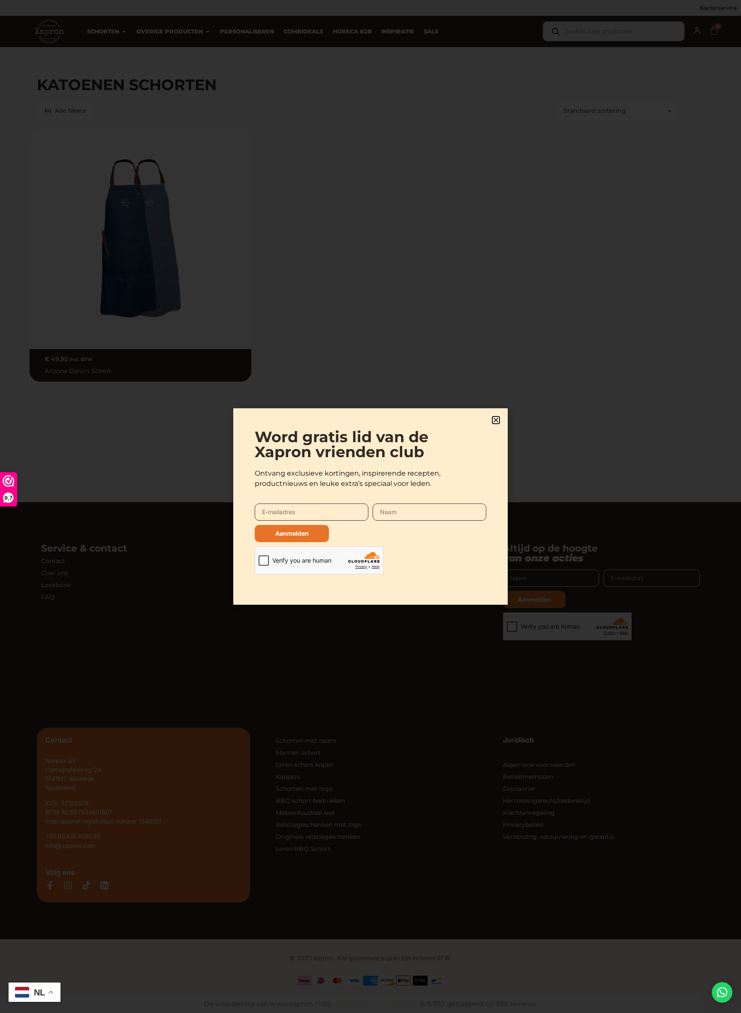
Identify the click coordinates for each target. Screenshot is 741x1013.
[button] (722, 992)
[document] (370, 506)
